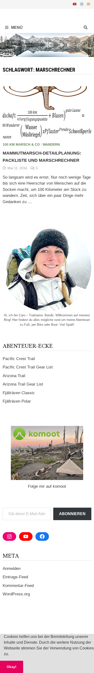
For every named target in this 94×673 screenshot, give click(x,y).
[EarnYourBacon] (47, 44)
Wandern (51, 144)
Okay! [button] (11, 667)
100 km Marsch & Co (21, 144)
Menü (16, 27)
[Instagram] (82, 4)
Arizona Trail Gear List (23, 384)
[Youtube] (75, 4)
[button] (10, 654)
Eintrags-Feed (15, 577)
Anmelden (11, 568)
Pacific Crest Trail (19, 358)
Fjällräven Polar (17, 401)
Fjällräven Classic (19, 393)
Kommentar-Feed (18, 585)
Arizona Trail (14, 376)
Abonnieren (72, 514)
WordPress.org (16, 594)
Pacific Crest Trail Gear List (28, 367)
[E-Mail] (88, 4)
